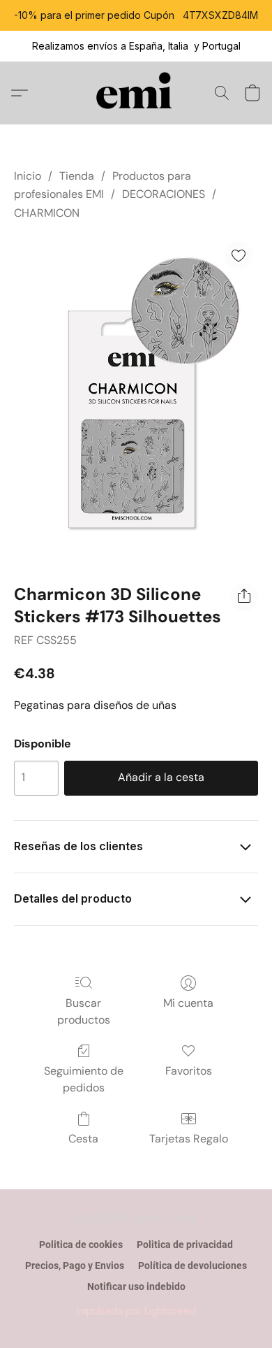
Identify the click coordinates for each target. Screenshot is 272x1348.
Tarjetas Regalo (188, 1138)
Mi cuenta (188, 1003)
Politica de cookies (81, 1244)
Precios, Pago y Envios (74, 1265)
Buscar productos (83, 1011)
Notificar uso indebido (136, 1286)
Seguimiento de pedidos (83, 1079)
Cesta (83, 1138)
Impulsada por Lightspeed (136, 1311)
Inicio (27, 175)
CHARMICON (47, 213)
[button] (136, 93)
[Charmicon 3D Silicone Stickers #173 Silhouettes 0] (136, 399)
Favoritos (188, 1070)
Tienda (76, 175)
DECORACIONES (163, 194)
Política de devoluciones (192, 1265)
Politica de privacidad (185, 1244)
